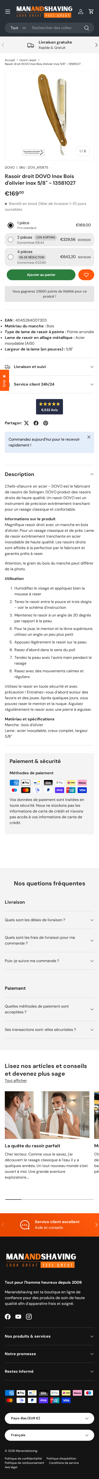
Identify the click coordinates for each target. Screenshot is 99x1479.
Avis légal (11, 1467)
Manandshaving (26, 1451)
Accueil (10, 60)
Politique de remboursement (24, 1463)
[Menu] (7, 11)
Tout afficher (16, 1080)
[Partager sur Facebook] (36, 423)
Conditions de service (64, 1463)
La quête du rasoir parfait (32, 1146)
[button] (91, 11)
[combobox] (49, 28)
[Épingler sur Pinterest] (45, 423)
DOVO (10, 167)
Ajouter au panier (41, 275)
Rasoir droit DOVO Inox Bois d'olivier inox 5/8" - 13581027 (42, 64)
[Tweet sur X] (26, 423)
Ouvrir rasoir (28, 60)
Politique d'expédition (61, 1458)
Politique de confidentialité (23, 1458)
